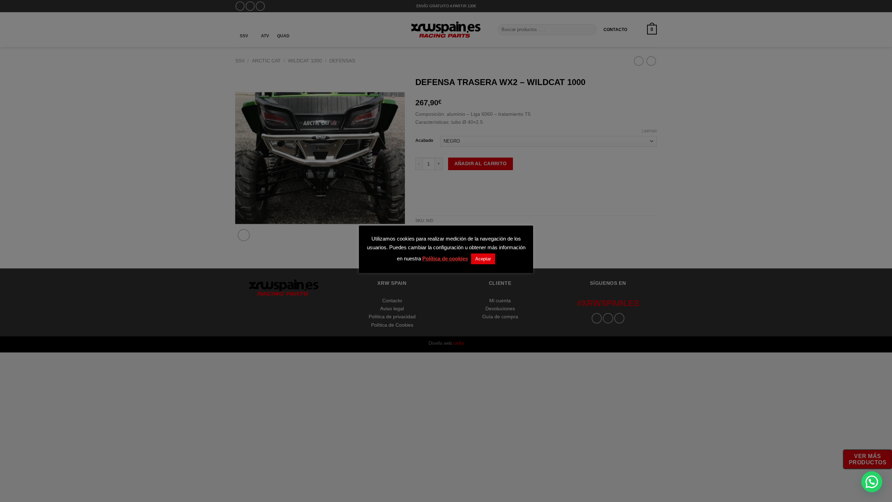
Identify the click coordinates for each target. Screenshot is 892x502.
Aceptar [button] (483, 258)
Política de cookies (445, 258)
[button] (871, 481)
